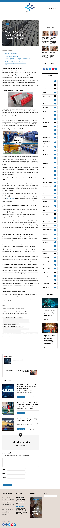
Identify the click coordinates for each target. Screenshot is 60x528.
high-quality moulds (11, 198)
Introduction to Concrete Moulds (11, 53)
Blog (5, 396)
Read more (21, 429)
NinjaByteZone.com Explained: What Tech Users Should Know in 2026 (49, 313)
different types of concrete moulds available (13, 326)
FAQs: (6, 64)
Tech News (38, 16)
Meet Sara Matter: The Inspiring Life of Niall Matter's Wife (45, 55)
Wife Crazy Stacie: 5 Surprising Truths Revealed (52, 55)
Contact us (43, 16)
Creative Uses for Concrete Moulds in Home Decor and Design (16, 59)
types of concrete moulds (18, 75)
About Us (8, 1)
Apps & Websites (47, 306)
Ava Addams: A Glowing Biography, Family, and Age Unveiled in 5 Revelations (53, 40)
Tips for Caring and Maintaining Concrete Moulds (14, 61)
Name (3, 469)
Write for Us (49, 16)
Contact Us (4, 1)
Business (20, 16)
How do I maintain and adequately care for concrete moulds (16, 328)
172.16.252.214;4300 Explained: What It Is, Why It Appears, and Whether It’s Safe (26, 386)
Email (3, 473)
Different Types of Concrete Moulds (11, 56)
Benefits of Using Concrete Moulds (11, 54)
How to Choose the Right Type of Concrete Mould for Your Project (17, 58)
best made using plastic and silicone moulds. (13, 317)
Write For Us (14, 1)
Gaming (32, 16)
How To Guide (27, 16)
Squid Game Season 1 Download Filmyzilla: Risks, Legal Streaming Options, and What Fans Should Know (49, 339)
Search (45, 493)
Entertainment (20, 506)
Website (4, 477)
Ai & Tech (14, 16)
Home (9, 16)
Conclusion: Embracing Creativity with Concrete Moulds (15, 63)
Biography (36, 499)
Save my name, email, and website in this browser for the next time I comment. (19, 480)
